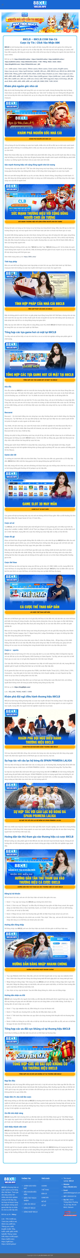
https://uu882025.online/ (12, 62)
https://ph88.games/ (41, 76)
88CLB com (55, 71)
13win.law (4, 1221)
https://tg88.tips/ (7, 1242)
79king (15, 74)
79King (45, 62)
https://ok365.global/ (8, 1244)
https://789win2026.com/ (29, 64)
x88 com (23, 79)
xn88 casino (13, 69)
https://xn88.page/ (11, 1236)
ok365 (29, 74)
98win (50, 62)
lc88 (41, 79)
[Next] (74, 22)
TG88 (51, 81)
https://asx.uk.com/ (11, 71)
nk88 (12, 1226)
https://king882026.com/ (12, 64)
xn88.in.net (13, 1221)
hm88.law (12, 1219)
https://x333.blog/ (61, 79)
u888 (10, 76)
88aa (72, 76)
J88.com (43, 71)
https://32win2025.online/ (22, 59)
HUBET (24, 692)
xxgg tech (50, 79)
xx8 (22, 76)
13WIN (29, 692)
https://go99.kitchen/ (26, 71)
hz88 (3, 1231)
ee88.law (12, 1224)
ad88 (18, 76)
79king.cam (5, 1226)
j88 (39, 64)
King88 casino (63, 69)
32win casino (52, 69)
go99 (20, 74)
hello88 (36, 71)
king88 (3, 1229)
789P (45, 79)
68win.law (4, 1224)
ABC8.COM (71, 71)
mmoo (36, 79)
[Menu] (2, 4)
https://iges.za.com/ (66, 74)
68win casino (43, 69)
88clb (10, 81)
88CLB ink (63, 71)
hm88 (24, 74)
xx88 (67, 76)
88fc (6, 79)
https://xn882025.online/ (56, 59)
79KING (18, 692)
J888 (48, 71)
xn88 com (30, 79)
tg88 (11, 1231)
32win (54, 62)
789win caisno (33, 69)
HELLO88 (12, 692)
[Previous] (5, 22)
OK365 (55, 81)
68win (59, 62)
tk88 (6, 76)
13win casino (22, 69)
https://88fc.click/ (30, 257)
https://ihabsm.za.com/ (50, 74)
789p (13, 1229)
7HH (7, 1219)
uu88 (7, 1231)
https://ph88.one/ (55, 76)
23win (31, 76)
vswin (63, 76)
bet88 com (16, 79)
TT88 (40, 62)
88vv (10, 79)
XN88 (42, 81)
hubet (14, 1234)
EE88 (46, 81)
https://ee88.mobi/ (7, 1239)
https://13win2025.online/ (40, 59)
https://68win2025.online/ (29, 62)
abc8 (6, 81)
